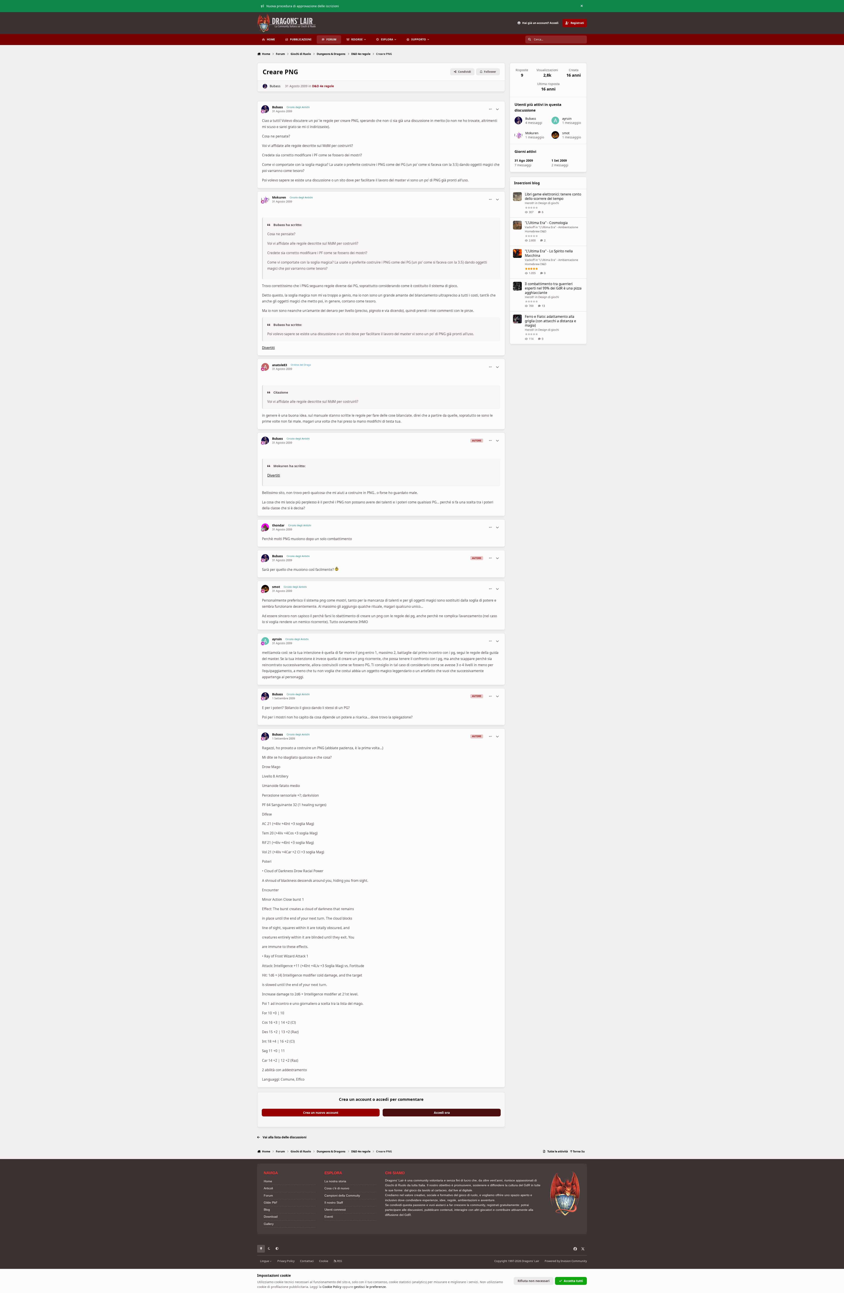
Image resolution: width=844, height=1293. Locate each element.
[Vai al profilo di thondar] (265, 527)
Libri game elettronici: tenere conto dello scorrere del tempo (553, 196)
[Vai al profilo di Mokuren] (265, 199)
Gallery (269, 1224)
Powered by (566, 1261)
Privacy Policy (286, 1261)
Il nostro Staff (333, 1202)
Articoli (268, 1188)
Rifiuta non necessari (533, 1281)
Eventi (328, 1216)
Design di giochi (548, 203)
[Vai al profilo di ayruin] (265, 641)
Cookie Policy (331, 1287)
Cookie (323, 1261)
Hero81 (530, 203)
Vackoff (530, 227)
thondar (278, 525)
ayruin (277, 639)
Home (268, 1181)
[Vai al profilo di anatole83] (265, 367)
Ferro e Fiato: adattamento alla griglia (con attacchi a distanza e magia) (550, 321)
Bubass (275, 86)
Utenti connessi (335, 1209)
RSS (339, 1261)
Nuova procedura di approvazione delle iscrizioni (302, 6)
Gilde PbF (271, 1202)
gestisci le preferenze (370, 1287)
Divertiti (268, 347)
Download (271, 1216)
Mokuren (279, 197)
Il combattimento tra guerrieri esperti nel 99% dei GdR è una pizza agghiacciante (553, 288)
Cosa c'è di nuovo (336, 1188)
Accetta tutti (573, 1281)
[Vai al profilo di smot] (265, 589)
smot (276, 587)
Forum (268, 1195)
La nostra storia (335, 1181)
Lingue (265, 1261)
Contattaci (307, 1261)
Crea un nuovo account (320, 1112)
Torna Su (578, 1151)
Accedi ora (442, 1112)
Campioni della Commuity (342, 1195)
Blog (267, 1209)
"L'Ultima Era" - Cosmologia (546, 223)
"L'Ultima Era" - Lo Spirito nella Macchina (549, 253)
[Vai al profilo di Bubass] (265, 86)
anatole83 (279, 365)
